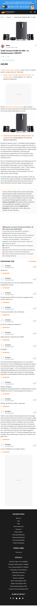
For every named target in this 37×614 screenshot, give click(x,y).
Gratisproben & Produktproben (18, 569)
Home (2, 17)
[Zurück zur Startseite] (8, 12)
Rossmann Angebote (18, 578)
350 (25, 77)
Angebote (9, 17)
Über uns (18, 518)
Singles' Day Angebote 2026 (18, 583)
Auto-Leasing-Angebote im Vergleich (18, 567)
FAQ (18, 523)
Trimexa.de (18, 552)
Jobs (18, 521)
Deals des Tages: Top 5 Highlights (18, 561)
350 (25, 138)
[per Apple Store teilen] (16, 598)
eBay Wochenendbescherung (14, 107)
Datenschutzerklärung (19, 537)
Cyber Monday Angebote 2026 (18, 586)
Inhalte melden (18, 532)
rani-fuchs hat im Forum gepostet (11, 70)
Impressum (18, 529)
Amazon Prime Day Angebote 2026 (18, 589)
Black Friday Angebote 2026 (18, 580)
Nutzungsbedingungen (18, 534)
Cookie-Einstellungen (18, 543)
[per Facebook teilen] (10, 598)
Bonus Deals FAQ (18, 526)
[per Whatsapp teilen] (13, 598)
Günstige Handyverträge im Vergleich (18, 564)
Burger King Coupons (18, 575)
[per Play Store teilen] (19, 598)
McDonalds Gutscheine (18, 572)
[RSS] (22, 598)
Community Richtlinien (18, 540)
